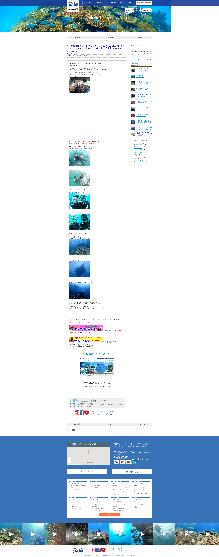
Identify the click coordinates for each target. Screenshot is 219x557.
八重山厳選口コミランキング (79, 400)
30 (147, 59)
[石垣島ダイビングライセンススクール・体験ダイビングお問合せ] (145, 15)
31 (150, 59)
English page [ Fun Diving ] (140, 509)
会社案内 (94, 483)
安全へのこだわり (96, 487)
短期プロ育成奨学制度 (118, 510)
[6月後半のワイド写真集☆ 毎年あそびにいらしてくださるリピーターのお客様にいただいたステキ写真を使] (55, 534)
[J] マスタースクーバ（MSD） (141, 493)
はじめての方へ (89, 3)
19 (135, 58)
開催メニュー (101, 3)
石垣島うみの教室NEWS (97, 504)
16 (147, 56)
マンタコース (137, 143)
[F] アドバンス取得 (138, 483)
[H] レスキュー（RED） (139, 487)
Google (73, 403)
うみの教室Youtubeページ (98, 510)
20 (138, 58)
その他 (135, 151)
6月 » (136, 63)
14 (141, 56)
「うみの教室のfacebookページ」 (94, 354)
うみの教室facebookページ (98, 506)
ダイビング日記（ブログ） (98, 501)
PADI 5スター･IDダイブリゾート (78, 485)
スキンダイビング (138, 160)
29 (144, 59)
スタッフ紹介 (74, 487)
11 (132, 56)
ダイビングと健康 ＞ (110, 514)
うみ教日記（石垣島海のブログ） (141, 140)
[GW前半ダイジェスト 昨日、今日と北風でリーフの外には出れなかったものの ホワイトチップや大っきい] (120, 534)
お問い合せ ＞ (135, 472)
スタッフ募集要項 (117, 501)
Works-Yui (134, 555)
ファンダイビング (138, 146)
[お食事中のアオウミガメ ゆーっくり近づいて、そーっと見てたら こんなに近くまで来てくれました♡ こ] (99, 534)
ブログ (129, 3)
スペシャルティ (138, 152)
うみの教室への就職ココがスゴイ (120, 504)
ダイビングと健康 (75, 506)
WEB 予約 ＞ (89, 472)
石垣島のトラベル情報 (76, 508)
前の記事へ (78, 37)
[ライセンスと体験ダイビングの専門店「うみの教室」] (78, 552)
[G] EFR (135, 485)
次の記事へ (140, 37)
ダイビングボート (75, 489)
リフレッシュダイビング (140, 161)
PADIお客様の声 (76, 404)
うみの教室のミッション (97, 485)
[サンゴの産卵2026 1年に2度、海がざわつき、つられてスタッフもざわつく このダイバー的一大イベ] (77, 534)
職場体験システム (117, 506)
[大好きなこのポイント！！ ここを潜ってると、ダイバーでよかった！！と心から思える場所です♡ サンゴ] (11, 534)
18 (132, 58)
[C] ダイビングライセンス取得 (120, 487)
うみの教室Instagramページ (98, 508)
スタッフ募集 (116, 499)
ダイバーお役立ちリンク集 (140, 504)
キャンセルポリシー (75, 501)
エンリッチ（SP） (138, 491)
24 (150, 58)
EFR (135, 158)
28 (141, 59)
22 (144, 58)
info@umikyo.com (141, 459)
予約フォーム (95, 499)
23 (147, 58)
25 (132, 59)
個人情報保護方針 (138, 499)
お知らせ (136, 154)
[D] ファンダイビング (118, 489)
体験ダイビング (138, 148)
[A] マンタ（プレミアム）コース (120, 483)
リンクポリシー (137, 501)
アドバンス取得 (138, 149)
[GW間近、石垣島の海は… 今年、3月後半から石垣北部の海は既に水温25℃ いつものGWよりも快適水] (142, 534)
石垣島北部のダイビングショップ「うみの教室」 (102, 555)
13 (138, 56)
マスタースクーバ (138, 157)
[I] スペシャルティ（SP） (139, 489)
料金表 (122, 3)
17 (150, 56)
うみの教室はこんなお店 (76, 483)
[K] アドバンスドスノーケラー (120, 494)
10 (150, 54)
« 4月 (132, 63)
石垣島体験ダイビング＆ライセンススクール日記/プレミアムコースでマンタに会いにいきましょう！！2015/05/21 (97, 47)
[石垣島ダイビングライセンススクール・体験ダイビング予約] (130, 15)
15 (144, 56)
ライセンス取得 (138, 145)
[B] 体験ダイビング (117, 485)
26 (135, 59)
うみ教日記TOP (109, 37)
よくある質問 (112, 3)
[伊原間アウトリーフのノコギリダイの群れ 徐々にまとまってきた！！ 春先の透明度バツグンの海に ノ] (186, 534)
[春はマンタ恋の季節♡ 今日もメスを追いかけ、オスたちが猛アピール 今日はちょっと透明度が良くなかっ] (164, 534)
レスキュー (137, 155)
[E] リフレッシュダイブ (118, 492)
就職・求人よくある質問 (118, 508)
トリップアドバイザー (77, 401)
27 (138, 59)
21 (141, 58)
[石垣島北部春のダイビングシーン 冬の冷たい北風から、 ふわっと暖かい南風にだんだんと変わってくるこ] (208, 534)
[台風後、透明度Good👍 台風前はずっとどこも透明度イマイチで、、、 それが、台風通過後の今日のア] (33, 534)
